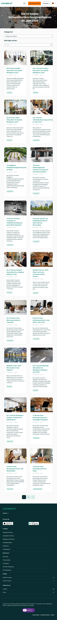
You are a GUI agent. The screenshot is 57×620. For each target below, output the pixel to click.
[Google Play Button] (41, 523)
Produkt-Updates (6, 560)
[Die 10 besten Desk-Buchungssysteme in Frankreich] (15, 307)
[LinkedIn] (53, 589)
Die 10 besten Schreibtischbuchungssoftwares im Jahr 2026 (44, 120)
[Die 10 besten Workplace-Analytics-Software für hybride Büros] (15, 404)
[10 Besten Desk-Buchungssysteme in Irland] (41, 456)
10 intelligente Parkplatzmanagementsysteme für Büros (28, 17)
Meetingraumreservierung (9, 539)
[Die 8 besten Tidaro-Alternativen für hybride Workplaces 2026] (15, 107)
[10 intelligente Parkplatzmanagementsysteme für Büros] (15, 154)
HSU (16, 75)
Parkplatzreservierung (8, 532)
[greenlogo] (7, 3)
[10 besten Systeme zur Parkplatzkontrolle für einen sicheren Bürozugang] (41, 208)
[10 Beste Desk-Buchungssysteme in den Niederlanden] (15, 456)
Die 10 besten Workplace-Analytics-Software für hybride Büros (15, 418)
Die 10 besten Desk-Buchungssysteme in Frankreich (13, 320)
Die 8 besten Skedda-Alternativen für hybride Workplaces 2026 (14, 70)
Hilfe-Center (5, 556)
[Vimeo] (53, 592)
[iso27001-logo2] (28, 610)
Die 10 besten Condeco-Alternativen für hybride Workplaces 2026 (41, 70)
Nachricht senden (7, 577)
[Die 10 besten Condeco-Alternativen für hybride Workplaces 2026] (41, 57)
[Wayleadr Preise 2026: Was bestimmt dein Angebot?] (15, 355)
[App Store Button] (15, 523)
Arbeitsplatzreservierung (8, 535)
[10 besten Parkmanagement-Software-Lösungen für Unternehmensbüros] (41, 154)
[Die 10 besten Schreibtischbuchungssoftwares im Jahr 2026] (41, 107)
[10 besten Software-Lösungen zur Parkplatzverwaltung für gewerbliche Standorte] (15, 208)
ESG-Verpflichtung (7, 570)
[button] (24, 3)
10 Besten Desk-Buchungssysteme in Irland (40, 469)
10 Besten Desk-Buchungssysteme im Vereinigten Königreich (40, 418)
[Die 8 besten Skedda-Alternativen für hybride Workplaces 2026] (15, 57)
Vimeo (4, 592)
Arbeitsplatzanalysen (7, 542)
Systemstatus (6, 563)
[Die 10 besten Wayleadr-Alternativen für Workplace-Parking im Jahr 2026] (41, 355)
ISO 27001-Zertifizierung (8, 566)
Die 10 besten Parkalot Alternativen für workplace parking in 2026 (15, 272)
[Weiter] (33, 497)
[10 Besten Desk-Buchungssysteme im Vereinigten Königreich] (41, 404)
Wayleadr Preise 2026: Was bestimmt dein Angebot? (13, 368)
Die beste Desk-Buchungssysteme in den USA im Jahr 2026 (41, 320)
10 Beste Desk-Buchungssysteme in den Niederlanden (14, 469)
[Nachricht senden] (53, 577)
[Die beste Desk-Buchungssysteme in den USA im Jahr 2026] (41, 307)
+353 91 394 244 (7, 581)
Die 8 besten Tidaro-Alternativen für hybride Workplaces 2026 (14, 120)
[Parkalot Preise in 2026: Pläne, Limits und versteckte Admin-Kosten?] (41, 259)
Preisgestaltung (6, 549)
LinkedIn (5, 589)
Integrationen (6, 546)
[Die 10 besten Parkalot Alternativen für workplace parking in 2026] (15, 259)
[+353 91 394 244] (53, 580)
